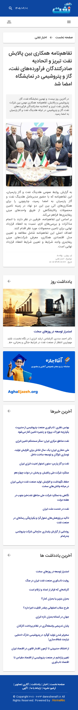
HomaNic (58, 700)
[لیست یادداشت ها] (9, 281)
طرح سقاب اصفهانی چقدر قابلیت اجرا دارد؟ (46, 608)
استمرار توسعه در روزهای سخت (53, 332)
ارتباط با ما (35, 688)
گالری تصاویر (22, 684)
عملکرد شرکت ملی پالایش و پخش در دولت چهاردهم (41, 473)
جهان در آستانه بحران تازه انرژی (52, 617)
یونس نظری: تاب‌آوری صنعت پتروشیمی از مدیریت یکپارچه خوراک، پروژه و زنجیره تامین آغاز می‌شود (42, 429)
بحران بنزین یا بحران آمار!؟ (55, 599)
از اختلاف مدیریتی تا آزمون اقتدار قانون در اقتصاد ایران (40, 648)
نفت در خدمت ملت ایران (56, 509)
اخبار (45, 684)
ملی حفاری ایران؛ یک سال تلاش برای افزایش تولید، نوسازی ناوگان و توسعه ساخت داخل (42, 452)
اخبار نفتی (41, 37)
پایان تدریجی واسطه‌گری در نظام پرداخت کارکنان (43, 626)
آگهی (25, 688)
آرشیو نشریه (49, 688)
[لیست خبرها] (9, 411)
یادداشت (36, 684)
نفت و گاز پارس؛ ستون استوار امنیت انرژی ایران (44, 464)
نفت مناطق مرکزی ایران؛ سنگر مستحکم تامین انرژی (42, 441)
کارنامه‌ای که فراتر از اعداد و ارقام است (49, 590)
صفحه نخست (64, 37)
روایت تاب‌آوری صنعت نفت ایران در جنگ (47, 581)
